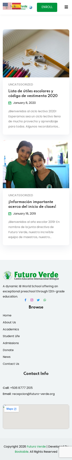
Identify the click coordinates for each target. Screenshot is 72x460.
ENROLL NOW (47, 9)
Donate (8, 350)
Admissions (11, 343)
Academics (11, 329)
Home (7, 315)
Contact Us (11, 364)
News (7, 357)
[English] (7, 6)
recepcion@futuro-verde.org (33, 394)
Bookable (21, 452)
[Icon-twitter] (38, 300)
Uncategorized (20, 84)
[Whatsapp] (45, 300)
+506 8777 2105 (21, 388)
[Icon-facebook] (25, 300)
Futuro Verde (36, 446)
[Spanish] (16, 6)
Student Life (11, 336)
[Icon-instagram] (32, 300)
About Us (9, 322)
